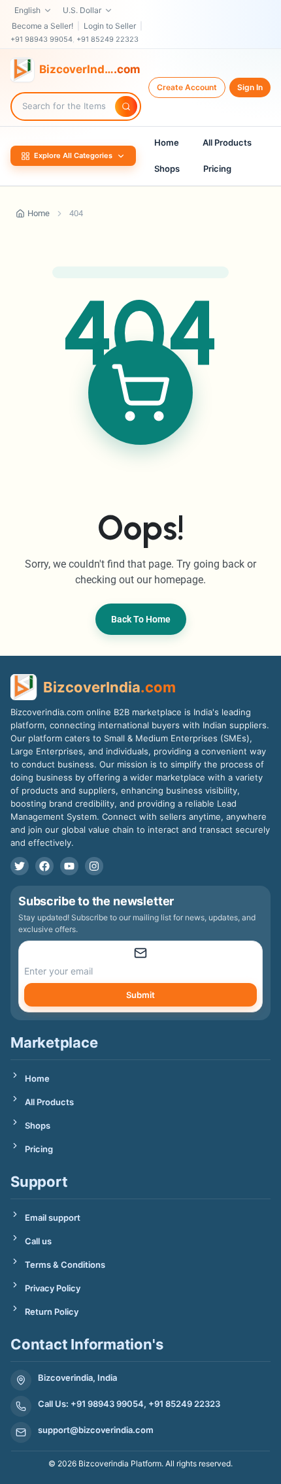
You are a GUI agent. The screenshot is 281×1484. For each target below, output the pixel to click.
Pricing (217, 168)
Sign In (250, 87)
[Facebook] (44, 866)
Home (166, 142)
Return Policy (51, 1311)
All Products (227, 142)
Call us (38, 1241)
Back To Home (141, 619)
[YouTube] (69, 866)
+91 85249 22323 (107, 39)
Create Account (187, 87)
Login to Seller (110, 26)
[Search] (126, 106)
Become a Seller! (42, 26)
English (27, 10)
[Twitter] (19, 866)
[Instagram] (94, 866)
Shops (167, 168)
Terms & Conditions (65, 1264)
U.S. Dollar (82, 10)
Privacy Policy (52, 1288)
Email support (52, 1217)
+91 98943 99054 (41, 39)
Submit (140, 995)
